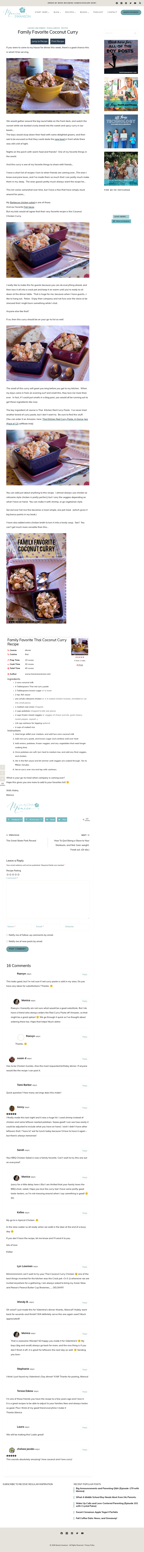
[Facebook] (117, 3)
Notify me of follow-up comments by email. (31, 935)
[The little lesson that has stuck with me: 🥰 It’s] (112, 208)
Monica (25, 1000)
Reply (84, 975)
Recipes (64, 28)
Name (11, 927)
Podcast (98, 12)
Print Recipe (57, 41)
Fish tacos (29, 207)
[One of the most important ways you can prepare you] (130, 198)
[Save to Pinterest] (2, 773)
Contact (112, 12)
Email (40, 927)
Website (69, 927)
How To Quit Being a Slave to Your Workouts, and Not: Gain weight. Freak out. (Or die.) (71, 842)
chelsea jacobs (25, 1449)
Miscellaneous (53, 28)
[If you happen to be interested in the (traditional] (130, 208)
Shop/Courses (131, 12)
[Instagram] (121, 3)
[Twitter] (131, 3)
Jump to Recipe (39, 41)
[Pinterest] (126, 3)
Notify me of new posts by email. (26, 941)
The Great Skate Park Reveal (21, 838)
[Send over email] (2, 778)
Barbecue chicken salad (22, 203)
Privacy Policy (89, 1545)
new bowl (60, 139)
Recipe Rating (13, 871)
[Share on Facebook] (2, 767)
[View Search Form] (140, 3)
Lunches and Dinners (37, 28)
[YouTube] (135, 3)
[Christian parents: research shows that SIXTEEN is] (112, 198)
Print (80, 665)
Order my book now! (72, 3)
